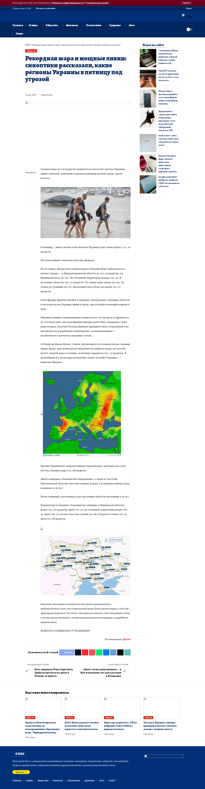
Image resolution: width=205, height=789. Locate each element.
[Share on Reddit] (66, 87)
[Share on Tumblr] (61, 87)
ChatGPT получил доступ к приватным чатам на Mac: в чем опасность (168, 75)
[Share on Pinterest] (44, 87)
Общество (31, 51)
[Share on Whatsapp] (49, 87)
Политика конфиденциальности (68, 2)
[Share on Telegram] (77, 87)
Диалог (127, 639)
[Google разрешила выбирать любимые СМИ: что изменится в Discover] (148, 184)
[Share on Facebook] (27, 87)
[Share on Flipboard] (38, 87)
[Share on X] (33, 87)
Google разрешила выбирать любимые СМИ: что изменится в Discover (168, 181)
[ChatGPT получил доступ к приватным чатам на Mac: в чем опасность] (148, 78)
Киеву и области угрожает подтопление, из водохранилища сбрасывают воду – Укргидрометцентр (42, 727)
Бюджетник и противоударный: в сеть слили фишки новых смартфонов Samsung (168, 97)
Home (27, 45)
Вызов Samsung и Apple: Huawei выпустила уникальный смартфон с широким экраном (167, 163)
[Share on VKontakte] (72, 87)
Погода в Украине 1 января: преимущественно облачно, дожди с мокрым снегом (160, 726)
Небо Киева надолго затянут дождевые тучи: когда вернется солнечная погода (82, 726)
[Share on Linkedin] (55, 87)
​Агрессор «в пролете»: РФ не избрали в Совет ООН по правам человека (120, 726)
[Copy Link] (88, 87)
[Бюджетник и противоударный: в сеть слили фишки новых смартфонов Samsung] (148, 99)
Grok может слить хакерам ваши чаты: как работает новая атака (168, 140)
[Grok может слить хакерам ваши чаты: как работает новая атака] (148, 143)
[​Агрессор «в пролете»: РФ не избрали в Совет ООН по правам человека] (122, 708)
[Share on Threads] (83, 87)
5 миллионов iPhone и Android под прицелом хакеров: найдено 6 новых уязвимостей (168, 57)
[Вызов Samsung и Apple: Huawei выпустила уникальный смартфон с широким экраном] (148, 163)
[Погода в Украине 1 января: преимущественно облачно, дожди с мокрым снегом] (161, 708)
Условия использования (97, 2)
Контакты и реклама (45, 8)
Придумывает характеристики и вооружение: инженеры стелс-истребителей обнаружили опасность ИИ (167, 121)
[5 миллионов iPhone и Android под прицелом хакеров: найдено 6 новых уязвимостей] (148, 58)
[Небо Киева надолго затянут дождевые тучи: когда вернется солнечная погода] (83, 708)
